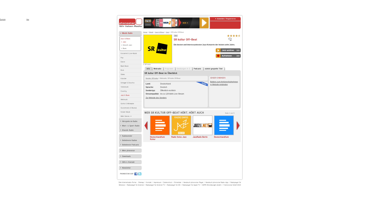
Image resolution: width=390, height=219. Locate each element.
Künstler (123, 79)
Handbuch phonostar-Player (193, 182)
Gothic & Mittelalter (127, 104)
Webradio (157, 69)
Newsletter (126, 168)
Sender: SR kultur (152, 78)
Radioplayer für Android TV (155, 185)
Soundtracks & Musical (128, 108)
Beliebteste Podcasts (130, 145)
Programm (169, 69)
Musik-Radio (127, 33)
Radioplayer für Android (135, 185)
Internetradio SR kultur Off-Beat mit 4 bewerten (236, 36)
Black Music (125, 66)
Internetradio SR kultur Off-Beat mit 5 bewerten (239, 36)
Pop (122, 58)
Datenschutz (167, 182)
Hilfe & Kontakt (128, 162)
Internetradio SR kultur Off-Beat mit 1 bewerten (228, 36)
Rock (122, 70)
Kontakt (149, 182)
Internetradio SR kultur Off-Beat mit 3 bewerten (233, 36)
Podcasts (197, 69)
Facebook (135, 173)
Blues (124, 48)
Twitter (139, 173)
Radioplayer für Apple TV (191, 185)
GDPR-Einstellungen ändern (212, 185)
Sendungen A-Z (183, 69)
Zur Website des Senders (156, 98)
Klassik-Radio (127, 130)
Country (124, 91)
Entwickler (177, 182)
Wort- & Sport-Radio (130, 126)
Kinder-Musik (125, 112)
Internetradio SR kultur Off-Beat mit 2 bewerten (231, 36)
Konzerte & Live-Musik (129, 53)
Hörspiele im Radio (129, 121)
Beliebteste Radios (129, 140)
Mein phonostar (128, 150)
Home (145, 32)
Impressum (157, 182)
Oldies (123, 74)
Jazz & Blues (125, 39)
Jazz (124, 42)
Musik (151, 32)
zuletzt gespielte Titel (213, 69)
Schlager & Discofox (128, 83)
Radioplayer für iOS (173, 185)
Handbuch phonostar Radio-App (217, 182)
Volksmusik (124, 87)
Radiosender (127, 136)
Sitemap (141, 182)
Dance (123, 62)
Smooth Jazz (127, 45)
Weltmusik (124, 100)
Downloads (126, 156)
